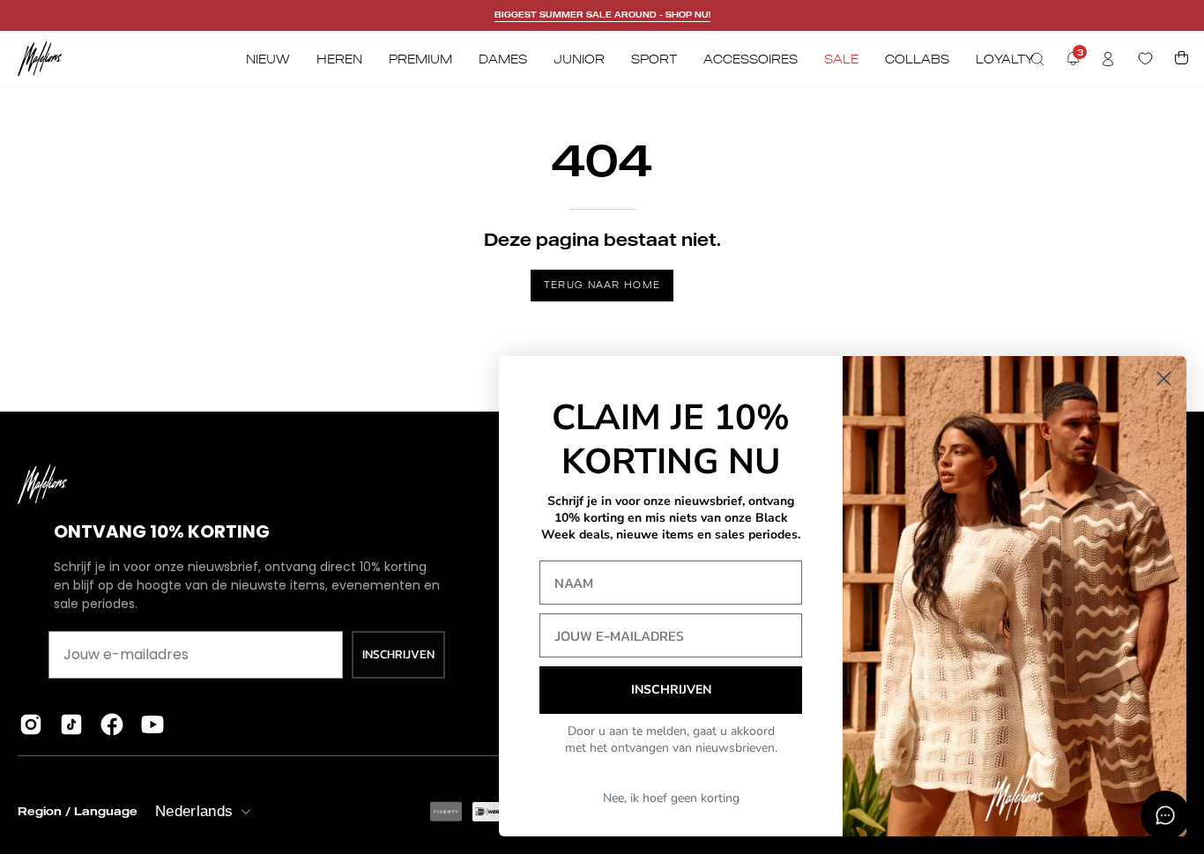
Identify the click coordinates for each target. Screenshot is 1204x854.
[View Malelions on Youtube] (152, 724)
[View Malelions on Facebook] (112, 724)
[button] (1037, 59)
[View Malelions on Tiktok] (71, 724)
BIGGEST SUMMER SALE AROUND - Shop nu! (602, 14)
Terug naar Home (602, 284)
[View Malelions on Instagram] (31, 724)
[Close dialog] (1163, 378)
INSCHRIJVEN (398, 654)
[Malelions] (40, 59)
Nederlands (194, 811)
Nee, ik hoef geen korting (671, 798)
